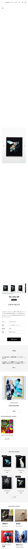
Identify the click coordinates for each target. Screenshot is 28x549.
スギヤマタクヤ (14, 304)
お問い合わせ (14, 339)
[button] (1, 2)
